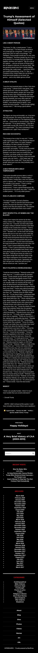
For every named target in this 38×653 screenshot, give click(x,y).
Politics (30, 410)
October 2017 (20, 553)
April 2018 (19, 541)
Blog (19, 615)
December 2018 (19, 525)
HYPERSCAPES (9, 648)
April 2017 (19, 565)
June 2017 (20, 561)
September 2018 (20, 531)
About (19, 610)
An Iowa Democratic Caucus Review (20, 473)
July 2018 (20, 535)
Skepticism (20, 602)
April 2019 (19, 517)
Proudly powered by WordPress (24, 648)
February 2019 (20, 521)
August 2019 (19, 510)
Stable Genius (19, 412)
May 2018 (20, 539)
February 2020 (20, 498)
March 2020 (20, 496)
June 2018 (20, 537)
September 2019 (20, 507)
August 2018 (19, 533)
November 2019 (19, 504)
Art (19, 638)
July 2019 (20, 511)
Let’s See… (20, 471)
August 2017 (19, 557)
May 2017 (20, 563)
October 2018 (20, 529)
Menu (32, 8)
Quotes (12, 412)
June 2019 (20, 513)
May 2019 (20, 515)
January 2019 (20, 523)
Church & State (20, 586)
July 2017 (20, 559)
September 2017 (20, 555)
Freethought (20, 588)
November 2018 (19, 527)
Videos (19, 629)
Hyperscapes (10, 410)
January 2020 (20, 500)
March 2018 (20, 543)
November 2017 (19, 551)
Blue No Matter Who (20, 469)
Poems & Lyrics (19, 590)
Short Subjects (20, 598)
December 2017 (19, 549)
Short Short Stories (20, 596)
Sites (19, 619)
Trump (26, 412)
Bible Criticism (20, 584)
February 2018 (20, 545)
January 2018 (20, 547)
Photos (19, 624)
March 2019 (20, 519)
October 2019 (20, 506)
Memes (19, 633)
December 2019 (19, 502)
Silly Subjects (20, 600)
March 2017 (20, 567)
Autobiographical (20, 582)
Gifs (19, 642)
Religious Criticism (20, 594)
